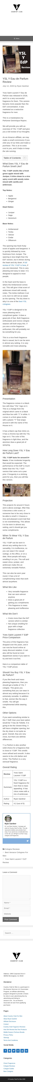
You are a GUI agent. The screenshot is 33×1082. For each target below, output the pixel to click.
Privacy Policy (8, 1035)
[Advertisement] (16, 26)
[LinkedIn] (26, 1051)
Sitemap (6, 1037)
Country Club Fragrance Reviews (14, 1027)
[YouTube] (22, 1051)
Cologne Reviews (12, 849)
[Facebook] (5, 1051)
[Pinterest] (9, 1051)
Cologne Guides (9, 1068)
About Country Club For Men (13, 1016)
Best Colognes (8, 1071)
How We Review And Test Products (15, 1029)
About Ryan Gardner (10, 1019)
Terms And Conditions (11, 1040)
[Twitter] (13, 1051)
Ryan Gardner (10, 824)
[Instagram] (18, 1051)
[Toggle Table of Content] (24, 157)
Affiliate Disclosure (10, 1021)
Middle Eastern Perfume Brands (14, 1032)
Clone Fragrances (9, 1063)
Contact (6, 1024)
